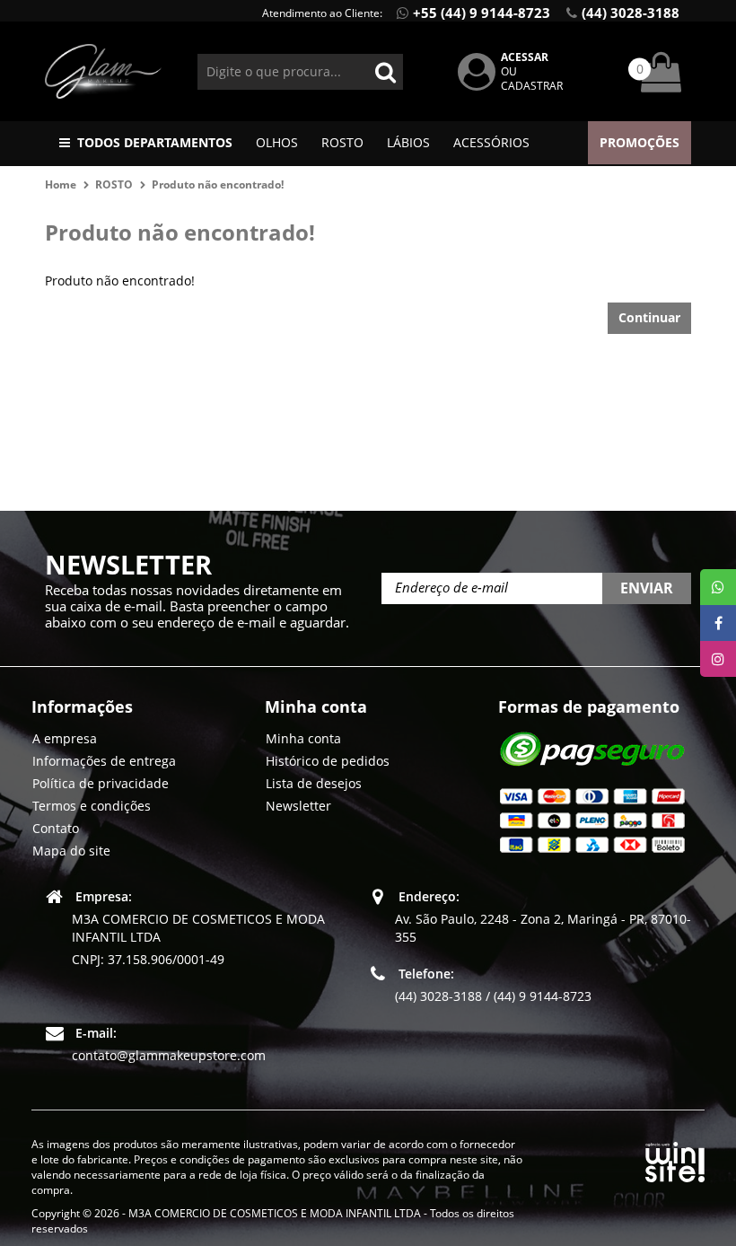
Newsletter (298, 805)
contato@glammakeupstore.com (169, 1055)
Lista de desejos (314, 783)
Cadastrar (532, 85)
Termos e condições (91, 805)
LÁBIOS (408, 142)
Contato (55, 828)
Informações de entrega (104, 760)
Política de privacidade (100, 783)
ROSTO (342, 142)
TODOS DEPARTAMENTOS (154, 142)
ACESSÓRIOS (491, 142)
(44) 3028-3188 (630, 13)
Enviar (646, 588)
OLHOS (277, 142)
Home (60, 184)
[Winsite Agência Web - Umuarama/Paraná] (675, 1158)
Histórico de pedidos (328, 760)
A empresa (64, 738)
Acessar (524, 57)
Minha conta (303, 738)
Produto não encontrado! (218, 184)
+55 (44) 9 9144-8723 (481, 13)
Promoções (639, 142)
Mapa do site (71, 850)
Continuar (649, 317)
